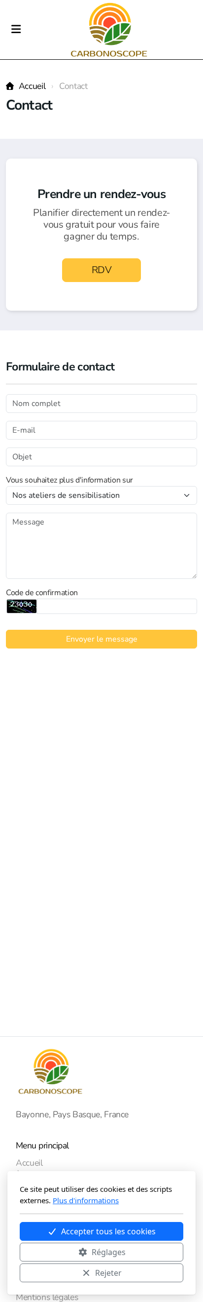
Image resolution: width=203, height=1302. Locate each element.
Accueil (32, 86)
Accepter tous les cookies (108, 1231)
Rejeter (108, 1272)
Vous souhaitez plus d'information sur (69, 480)
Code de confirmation (42, 592)
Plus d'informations (86, 1200)
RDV (102, 270)
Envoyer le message (101, 639)
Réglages (109, 1252)
